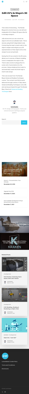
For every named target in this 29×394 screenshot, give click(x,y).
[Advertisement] (14, 143)
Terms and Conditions (8, 365)
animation (6, 335)
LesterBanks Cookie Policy (9, 361)
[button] (26, 1)
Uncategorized (14, 9)
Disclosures (5, 368)
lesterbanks (8, 19)
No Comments (21, 19)
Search (4, 119)
